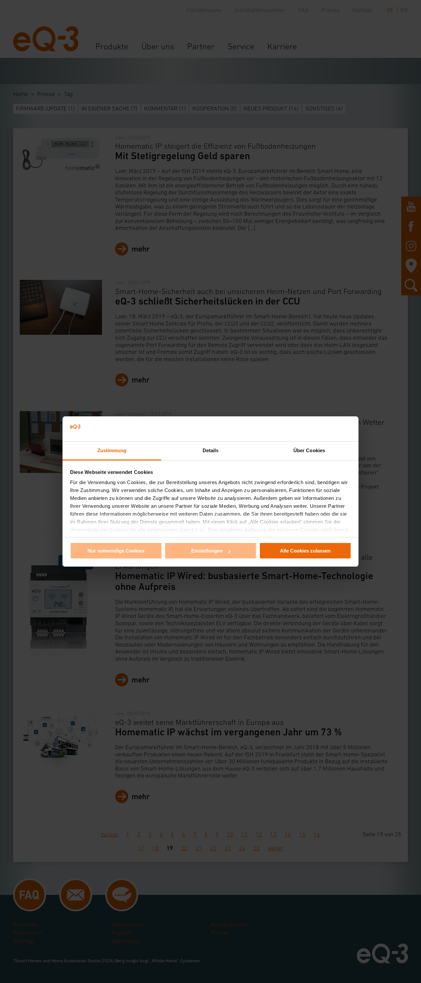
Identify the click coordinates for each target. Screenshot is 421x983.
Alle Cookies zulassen (305, 550)
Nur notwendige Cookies (115, 550)
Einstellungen (207, 550)
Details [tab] (211, 450)
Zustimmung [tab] (112, 450)
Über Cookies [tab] (309, 450)
